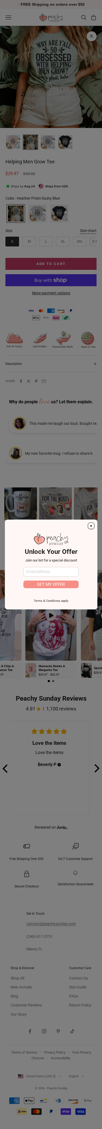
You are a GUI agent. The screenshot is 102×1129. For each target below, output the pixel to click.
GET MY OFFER (51, 584)
